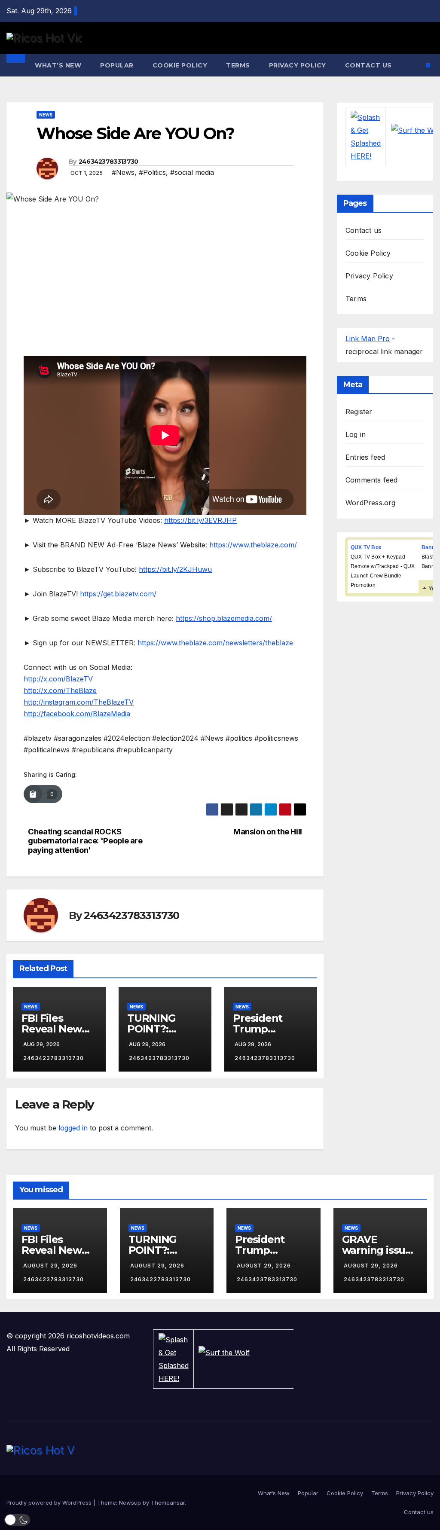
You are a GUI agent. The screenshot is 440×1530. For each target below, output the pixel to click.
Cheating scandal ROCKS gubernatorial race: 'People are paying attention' (85, 841)
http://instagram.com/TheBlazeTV (79, 702)
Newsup (130, 1502)
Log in (355, 434)
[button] (17, 1520)
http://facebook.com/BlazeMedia (77, 713)
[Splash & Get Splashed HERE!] (366, 136)
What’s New (58, 65)
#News (123, 172)
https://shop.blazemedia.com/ (224, 618)
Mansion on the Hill (267, 831)
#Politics (152, 172)
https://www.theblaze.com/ (253, 545)
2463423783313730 (108, 161)
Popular (117, 65)
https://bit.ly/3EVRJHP (200, 520)
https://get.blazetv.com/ (118, 593)
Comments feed (371, 480)
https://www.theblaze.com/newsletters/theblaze (215, 642)
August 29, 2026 (50, 1265)
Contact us (368, 65)
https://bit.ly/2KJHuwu (175, 569)
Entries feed (365, 457)
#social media (192, 172)
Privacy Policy (297, 65)
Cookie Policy (180, 65)
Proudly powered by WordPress (49, 1502)
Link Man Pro (367, 338)
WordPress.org (370, 502)
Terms (238, 65)
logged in (73, 1128)
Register (359, 411)
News (45, 114)
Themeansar (168, 1502)
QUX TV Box (366, 547)
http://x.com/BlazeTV (58, 679)
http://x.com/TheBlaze (60, 690)
